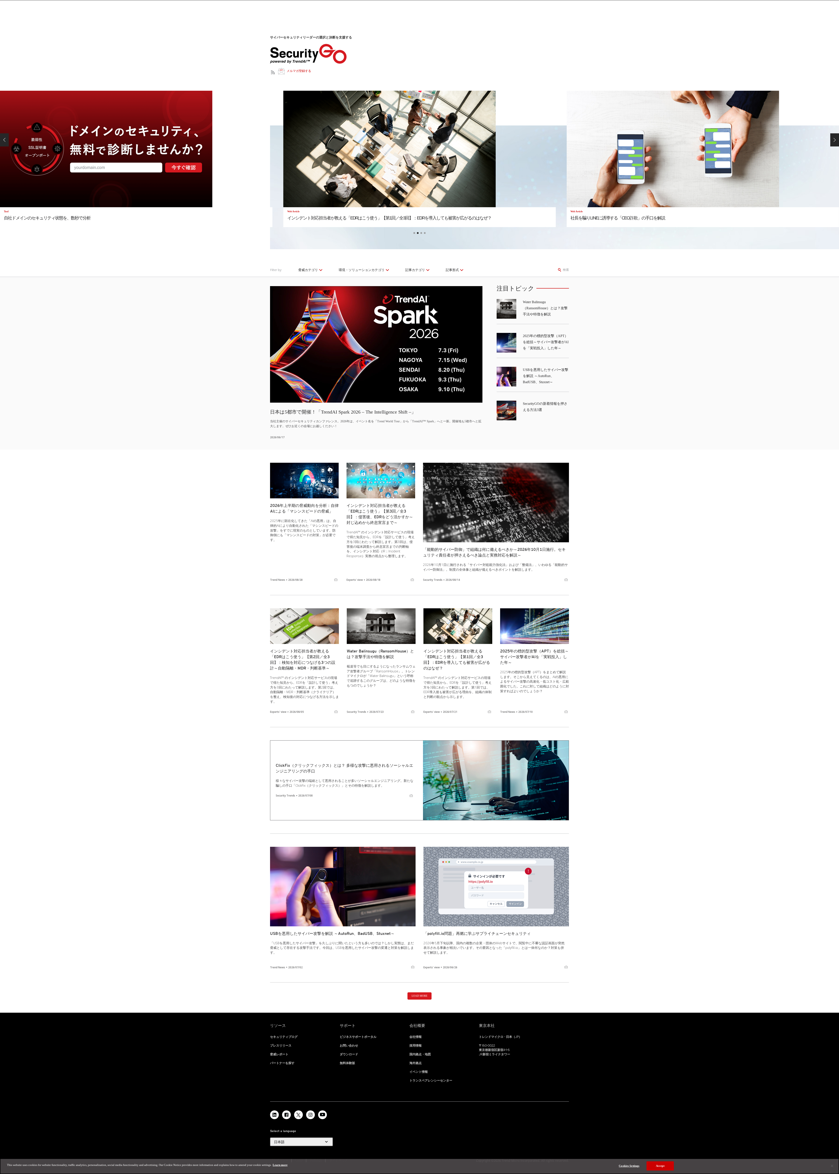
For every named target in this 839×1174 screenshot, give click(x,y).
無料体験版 (347, 1063)
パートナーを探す (282, 1063)
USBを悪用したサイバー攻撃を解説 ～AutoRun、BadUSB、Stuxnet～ (545, 376)
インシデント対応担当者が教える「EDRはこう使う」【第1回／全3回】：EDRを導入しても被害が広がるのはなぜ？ (456, 659)
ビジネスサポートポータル (358, 1036)
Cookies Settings (629, 1165)
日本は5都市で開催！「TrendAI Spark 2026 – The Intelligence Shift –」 (343, 412)
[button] (4, 139)
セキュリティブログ (284, 1036)
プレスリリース (280, 1045)
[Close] (832, 1166)
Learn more (280, 1165)
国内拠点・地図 (420, 1054)
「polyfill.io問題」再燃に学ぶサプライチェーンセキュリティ (477, 933)
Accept (660, 1165)
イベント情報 (418, 1071)
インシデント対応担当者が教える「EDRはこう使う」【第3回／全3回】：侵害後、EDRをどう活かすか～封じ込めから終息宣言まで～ (380, 514)
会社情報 (415, 1036)
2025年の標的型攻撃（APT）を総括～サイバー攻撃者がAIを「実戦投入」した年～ (546, 342)
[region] (419, 1166)
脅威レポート (279, 1054)
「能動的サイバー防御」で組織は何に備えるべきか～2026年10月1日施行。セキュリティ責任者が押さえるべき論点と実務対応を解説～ (494, 552)
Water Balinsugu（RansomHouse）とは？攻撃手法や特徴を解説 (545, 308)
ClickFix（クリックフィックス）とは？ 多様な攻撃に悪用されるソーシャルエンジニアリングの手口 (344, 768)
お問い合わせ (349, 1045)
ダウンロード (349, 1054)
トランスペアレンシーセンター (430, 1080)
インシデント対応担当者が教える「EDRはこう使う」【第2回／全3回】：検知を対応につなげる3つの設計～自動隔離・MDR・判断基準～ (302, 659)
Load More (419, 995)
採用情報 (415, 1045)
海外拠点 (415, 1063)
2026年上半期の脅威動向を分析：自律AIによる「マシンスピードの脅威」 (304, 508)
